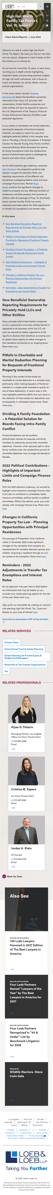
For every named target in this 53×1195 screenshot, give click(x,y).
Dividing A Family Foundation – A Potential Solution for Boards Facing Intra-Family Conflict (26, 253)
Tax (6, 671)
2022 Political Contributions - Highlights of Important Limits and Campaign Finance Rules (26, 265)
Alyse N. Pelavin (22, 727)
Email (14, 744)
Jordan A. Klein (21, 848)
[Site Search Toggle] (40, 6)
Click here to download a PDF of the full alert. (25, 619)
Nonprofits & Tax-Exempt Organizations (25, 664)
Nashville (8, 1122)
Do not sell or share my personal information (26, 1138)
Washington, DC (24, 1122)
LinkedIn (10, 1129)
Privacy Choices (35, 1135)
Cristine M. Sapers (23, 789)
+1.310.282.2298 (18, 741)
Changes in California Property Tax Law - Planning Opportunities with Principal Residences (25, 278)
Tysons (14, 1125)
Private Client (11, 642)
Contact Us (10, 1132)
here (16, 346)
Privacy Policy (26, 1132)
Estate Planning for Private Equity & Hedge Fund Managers (23, 656)
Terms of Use (41, 1132)
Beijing (24, 1125)
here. (27, 597)
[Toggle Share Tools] (47, 20)
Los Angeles (14, 1119)
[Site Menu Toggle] (47, 6)
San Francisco (42, 1122)
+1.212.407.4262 (18, 800)
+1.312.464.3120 (18, 858)
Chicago (40, 1119)
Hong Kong (37, 1125)
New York (28, 1119)
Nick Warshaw (9, 169)
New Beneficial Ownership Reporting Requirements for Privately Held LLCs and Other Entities (26, 227)
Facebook (23, 1129)
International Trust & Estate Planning (23, 648)
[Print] (47, 25)
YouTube (42, 1129)
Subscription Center (15, 1135)
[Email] (47, 15)
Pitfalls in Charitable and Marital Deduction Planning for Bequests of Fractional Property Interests (27, 240)
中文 (23, 6)
